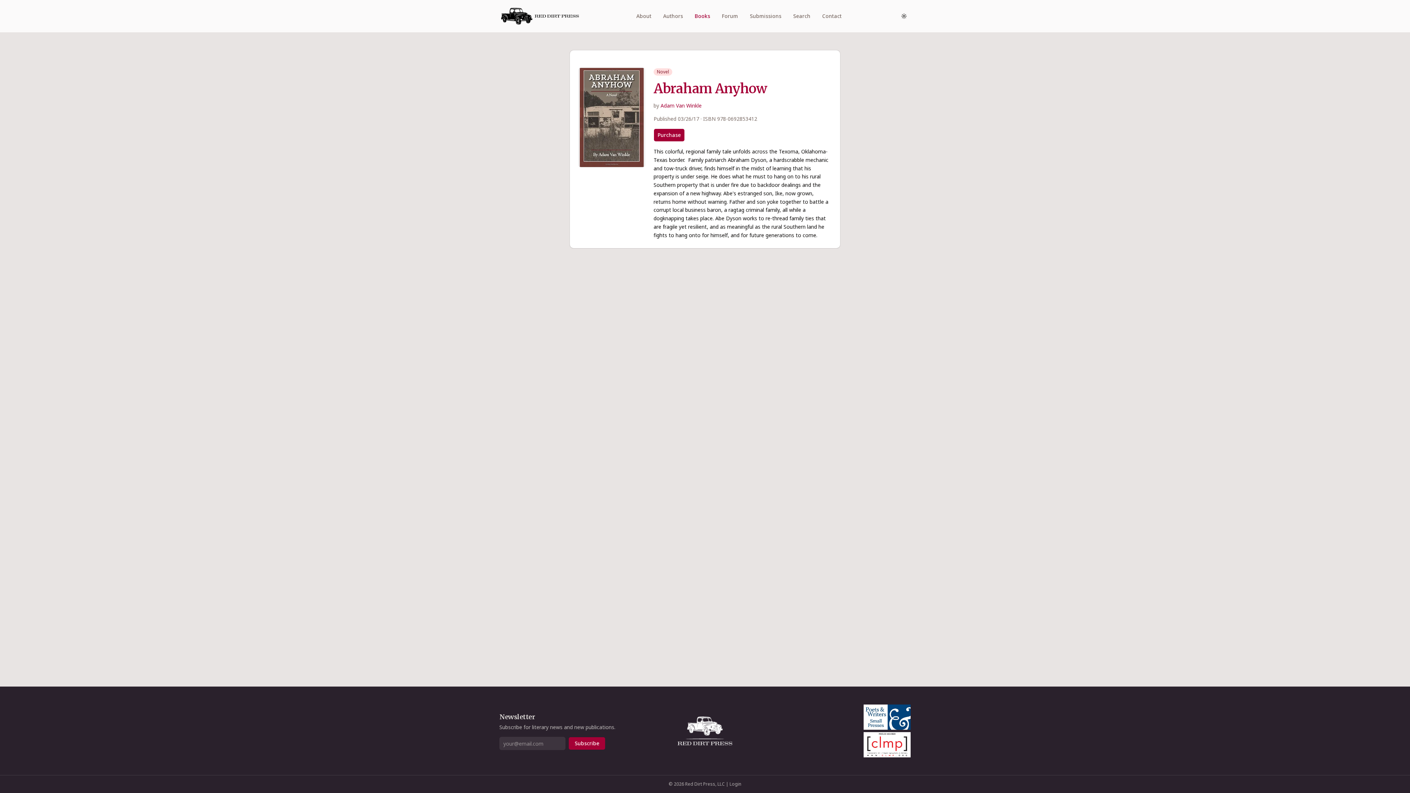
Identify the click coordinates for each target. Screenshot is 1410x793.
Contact (832, 15)
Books (702, 15)
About (643, 15)
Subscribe (587, 743)
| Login (733, 784)
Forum (730, 15)
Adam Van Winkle (681, 105)
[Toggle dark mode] (904, 16)
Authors (673, 15)
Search (801, 15)
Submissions (765, 15)
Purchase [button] (669, 134)
